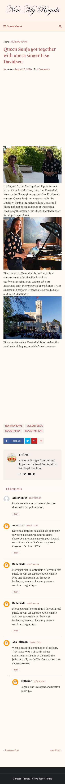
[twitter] (24, 474)
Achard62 (18, 525)
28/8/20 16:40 (33, 564)
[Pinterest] (34, 441)
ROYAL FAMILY (12, 430)
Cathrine (26, 681)
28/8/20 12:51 (32, 525)
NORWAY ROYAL (19, 41)
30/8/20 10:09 (39, 681)
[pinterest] (34, 474)
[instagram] (20, 474)
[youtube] (29, 474)
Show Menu (14, 26)
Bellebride (18, 564)
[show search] (60, 26)
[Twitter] (28, 441)
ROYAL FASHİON (33, 430)
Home (6, 41)
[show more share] (41, 441)
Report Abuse (45, 778)
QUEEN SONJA (35, 425)
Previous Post (12, 750)
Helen (23, 454)
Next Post (55, 750)
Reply (16, 514)
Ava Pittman (20, 642)
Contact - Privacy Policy (25, 778)
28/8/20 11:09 (35, 498)
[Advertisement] (32, 108)
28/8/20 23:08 (35, 642)
